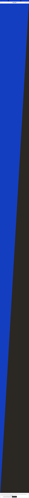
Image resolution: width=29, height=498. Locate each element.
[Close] (28, 494)
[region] (14, 495)
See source (21, 18)
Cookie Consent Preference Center (7, 496)
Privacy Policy (11, 495)
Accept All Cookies (14, 496)
